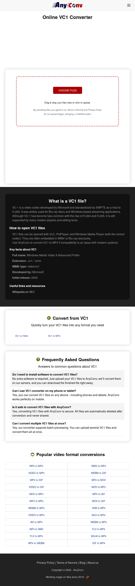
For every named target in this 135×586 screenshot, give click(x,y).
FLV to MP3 (98, 529)
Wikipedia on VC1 (23, 292)
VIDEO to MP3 (36, 473)
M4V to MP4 (98, 515)
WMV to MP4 (98, 466)
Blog (82, 563)
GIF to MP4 (98, 543)
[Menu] (128, 5)
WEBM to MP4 (36, 508)
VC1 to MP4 (54, 335)
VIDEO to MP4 (36, 515)
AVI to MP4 (36, 522)
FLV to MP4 (36, 536)
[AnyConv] (67, 5)
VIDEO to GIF (36, 487)
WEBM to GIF (98, 473)
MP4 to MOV (99, 480)
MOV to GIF (98, 501)
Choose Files (68, 90)
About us (92, 563)
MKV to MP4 (36, 501)
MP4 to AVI (98, 494)
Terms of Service (67, 563)
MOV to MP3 (99, 487)
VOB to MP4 (98, 508)
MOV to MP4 (36, 494)
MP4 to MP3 (36, 466)
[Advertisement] (67, 155)
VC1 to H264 (21, 335)
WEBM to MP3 (99, 522)
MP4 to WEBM (36, 543)
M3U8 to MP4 (98, 536)
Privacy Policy (45, 563)
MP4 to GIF (36, 480)
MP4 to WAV (36, 529)
